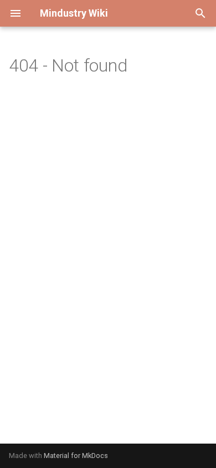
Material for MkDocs (76, 455)
